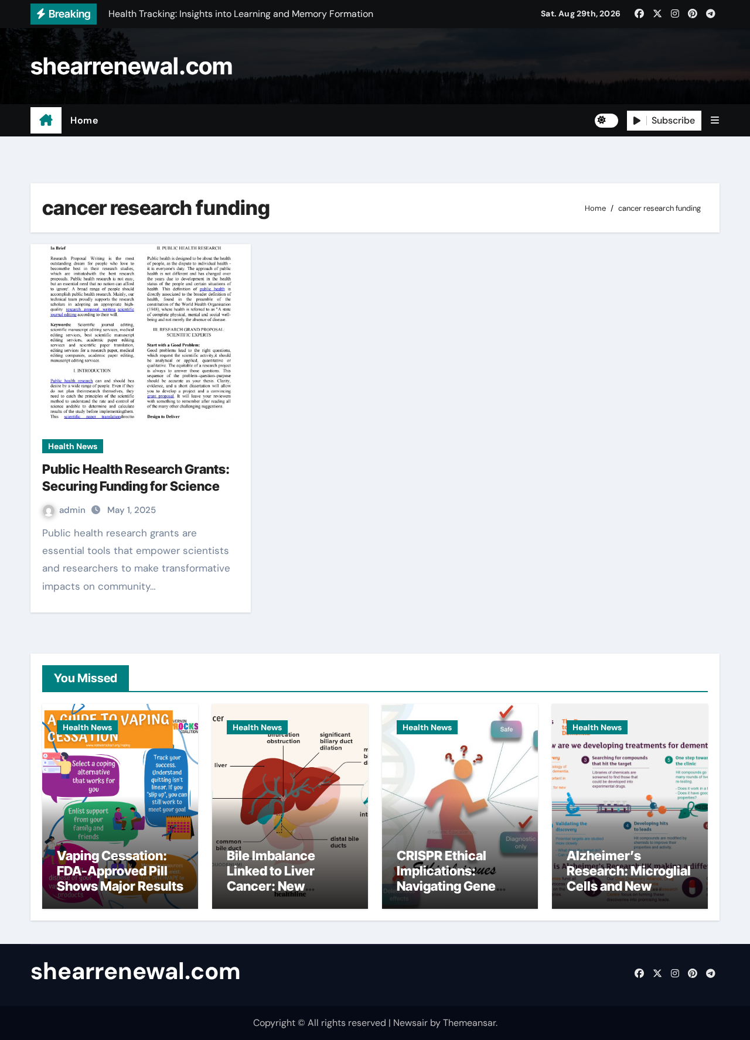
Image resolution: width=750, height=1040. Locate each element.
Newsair (410, 1023)
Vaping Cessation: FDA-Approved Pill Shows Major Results (120, 871)
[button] (715, 120)
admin (73, 510)
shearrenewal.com (131, 66)
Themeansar (469, 1023)
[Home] (46, 120)
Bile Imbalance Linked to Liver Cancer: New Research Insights (281, 878)
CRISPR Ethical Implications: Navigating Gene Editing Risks (446, 878)
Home (84, 120)
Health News (72, 446)
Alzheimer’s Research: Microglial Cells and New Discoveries (629, 878)
